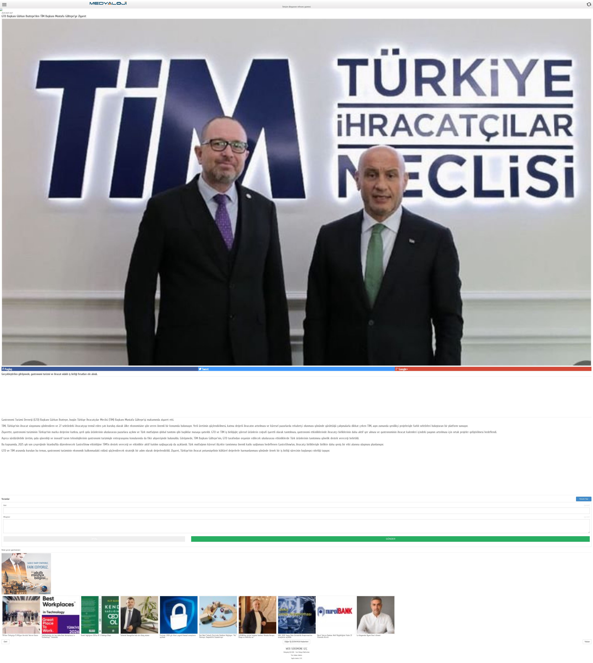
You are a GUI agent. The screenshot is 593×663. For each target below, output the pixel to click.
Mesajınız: (296, 517)
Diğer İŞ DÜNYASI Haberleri (296, 642)
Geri (5, 642)
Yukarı (587, 642)
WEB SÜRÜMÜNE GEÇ (296, 648)
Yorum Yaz (583, 499)
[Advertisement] (25, 396)
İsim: (296, 505)
